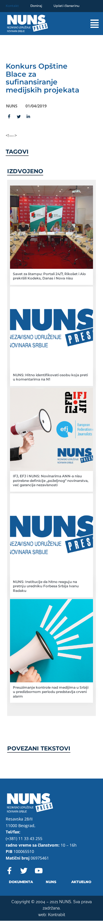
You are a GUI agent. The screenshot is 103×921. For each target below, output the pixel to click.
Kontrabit (56, 914)
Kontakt (12, 6)
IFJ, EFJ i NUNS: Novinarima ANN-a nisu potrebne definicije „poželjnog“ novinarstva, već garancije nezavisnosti (50, 480)
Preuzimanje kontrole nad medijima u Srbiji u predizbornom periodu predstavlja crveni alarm (50, 691)
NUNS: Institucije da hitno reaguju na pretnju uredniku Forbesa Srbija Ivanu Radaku (46, 586)
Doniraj (36, 6)
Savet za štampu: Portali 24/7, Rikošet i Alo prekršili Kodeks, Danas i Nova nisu (49, 276)
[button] (90, 23)
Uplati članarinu (66, 6)
